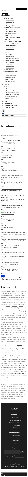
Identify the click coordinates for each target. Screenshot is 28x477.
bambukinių (3, 375)
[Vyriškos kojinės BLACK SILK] (7, 219)
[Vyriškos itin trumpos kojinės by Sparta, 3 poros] (12, 169)
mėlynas (17, 310)
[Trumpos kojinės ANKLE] (6, 156)
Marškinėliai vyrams (11, 76)
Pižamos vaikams (10, 99)
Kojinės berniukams (10, 89)
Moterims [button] (7, 16)
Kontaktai (15, 443)
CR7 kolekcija (9, 64)
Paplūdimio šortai (10, 82)
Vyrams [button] (7, 52)
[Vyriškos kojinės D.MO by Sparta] (8, 142)
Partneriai (15, 428)
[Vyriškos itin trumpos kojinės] (8, 162)
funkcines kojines (16, 347)
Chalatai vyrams (10, 66)
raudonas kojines (4, 312)
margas (14, 312)
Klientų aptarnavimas (14, 432)
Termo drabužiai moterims (12, 43)
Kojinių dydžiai (15, 418)
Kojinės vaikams (8, 87)
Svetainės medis (15, 441)
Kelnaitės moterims (11, 32)
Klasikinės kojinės (10, 22)
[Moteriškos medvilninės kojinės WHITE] (10, 263)
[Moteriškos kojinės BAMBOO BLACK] (9, 269)
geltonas (21, 310)
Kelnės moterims (10, 49)
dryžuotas (19, 312)
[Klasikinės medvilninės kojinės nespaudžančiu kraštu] (13, 232)
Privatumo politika (15, 425)
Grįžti (4, 138)
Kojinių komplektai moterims (13, 26)
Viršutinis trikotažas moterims (12, 41)
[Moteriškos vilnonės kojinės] (7, 226)
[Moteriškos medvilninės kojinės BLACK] (10, 246)
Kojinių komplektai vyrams (12, 58)
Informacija (14, 414)
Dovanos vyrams (8, 70)
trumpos (14, 351)
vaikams (21, 306)
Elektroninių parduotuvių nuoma (10, 466)
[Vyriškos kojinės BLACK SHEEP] (8, 212)
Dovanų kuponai (9, 107)
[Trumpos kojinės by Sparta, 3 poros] (9, 149)
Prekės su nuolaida (15, 436)
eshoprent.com (21, 466)
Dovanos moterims (9, 39)
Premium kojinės (10, 20)
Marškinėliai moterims (11, 45)
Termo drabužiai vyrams (12, 74)
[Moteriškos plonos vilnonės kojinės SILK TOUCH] (12, 206)
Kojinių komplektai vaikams (12, 93)
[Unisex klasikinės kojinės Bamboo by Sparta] (11, 182)
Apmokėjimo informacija (15, 420)
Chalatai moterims (10, 36)
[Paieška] (3, 111)
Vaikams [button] (7, 85)
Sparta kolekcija (10, 62)
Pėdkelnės (8, 24)
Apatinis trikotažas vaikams (11, 95)
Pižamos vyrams (10, 68)
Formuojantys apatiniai (11, 30)
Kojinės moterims (8, 18)
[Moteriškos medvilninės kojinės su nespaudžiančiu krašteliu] (14, 255)
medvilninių (17, 373)
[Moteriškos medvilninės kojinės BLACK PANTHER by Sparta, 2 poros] (14, 198)
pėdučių (8, 351)
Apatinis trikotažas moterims (12, 28)
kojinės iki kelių (6, 353)
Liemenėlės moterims (11, 34)
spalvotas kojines (8, 347)
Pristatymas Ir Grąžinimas (15, 423)
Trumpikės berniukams (11, 97)
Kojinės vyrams (8, 54)
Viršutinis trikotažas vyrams (12, 72)
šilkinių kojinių (10, 375)
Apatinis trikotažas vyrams (11, 60)
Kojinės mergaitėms (11, 91)
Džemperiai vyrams (10, 78)
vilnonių (22, 373)
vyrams (8, 306)
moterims (14, 306)
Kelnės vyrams (9, 80)
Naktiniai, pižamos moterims (13, 37)
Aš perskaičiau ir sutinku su (13, 457)
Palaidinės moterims (11, 47)
